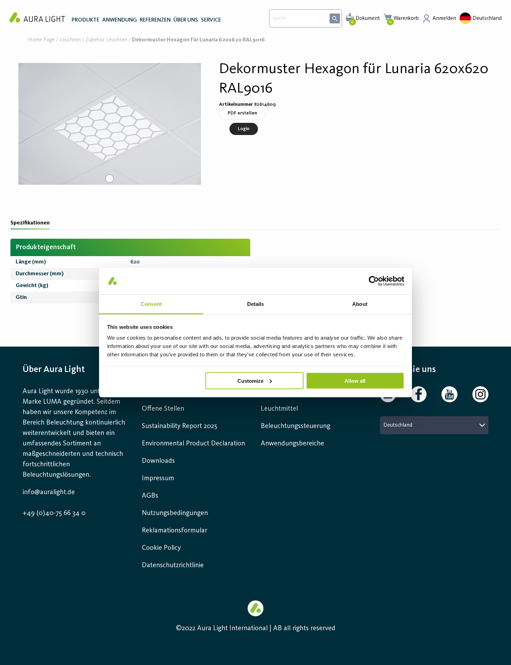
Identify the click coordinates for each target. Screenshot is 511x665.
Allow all (354, 380)
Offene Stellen (163, 408)
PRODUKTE (85, 20)
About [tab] (359, 304)
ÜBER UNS (185, 20)
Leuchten (70, 40)
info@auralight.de (49, 492)
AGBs (150, 495)
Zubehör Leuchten (106, 40)
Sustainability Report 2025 (179, 426)
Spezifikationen (30, 223)
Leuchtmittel (279, 408)
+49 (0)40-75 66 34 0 (54, 513)
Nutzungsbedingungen (175, 513)
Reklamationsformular (175, 530)
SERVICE (211, 20)
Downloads (158, 461)
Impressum (158, 478)
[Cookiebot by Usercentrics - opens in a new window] (373, 281)
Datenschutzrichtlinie (173, 565)
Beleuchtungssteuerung (295, 426)
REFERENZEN (155, 20)
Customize (250, 380)
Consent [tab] (151, 304)
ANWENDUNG (119, 20)
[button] (109, 124)
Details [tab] (255, 304)
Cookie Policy (161, 548)
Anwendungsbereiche (292, 443)
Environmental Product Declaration (193, 443)
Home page (41, 40)
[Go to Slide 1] (109, 178)
